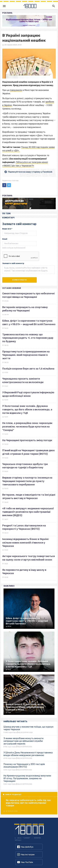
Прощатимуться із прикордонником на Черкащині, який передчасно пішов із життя (26, 355)
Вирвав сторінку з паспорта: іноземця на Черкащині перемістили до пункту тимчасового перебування (27, 481)
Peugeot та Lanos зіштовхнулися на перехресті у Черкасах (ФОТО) (24, 527)
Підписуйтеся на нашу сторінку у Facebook (30, 172)
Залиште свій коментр (13, 263)
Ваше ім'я (7, 229)
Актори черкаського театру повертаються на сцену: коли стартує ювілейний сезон (28, 558)
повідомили (16, 90)
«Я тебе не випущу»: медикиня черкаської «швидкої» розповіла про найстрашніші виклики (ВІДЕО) (28, 512)
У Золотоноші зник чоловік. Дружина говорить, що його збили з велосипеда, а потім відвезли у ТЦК (27, 409)
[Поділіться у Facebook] (4, 185)
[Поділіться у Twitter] (9, 185)
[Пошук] (53, 6)
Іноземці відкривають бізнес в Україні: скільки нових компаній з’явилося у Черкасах (25, 542)
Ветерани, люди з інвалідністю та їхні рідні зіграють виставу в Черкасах (28, 496)
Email (4, 239)
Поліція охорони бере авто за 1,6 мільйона (28, 368)
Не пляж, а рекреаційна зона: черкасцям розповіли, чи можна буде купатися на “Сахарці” (27, 426)
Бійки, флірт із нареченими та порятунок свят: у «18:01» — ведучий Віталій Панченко (28, 322)
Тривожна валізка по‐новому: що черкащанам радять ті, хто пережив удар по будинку (27, 338)
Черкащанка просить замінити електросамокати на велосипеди (22, 380)
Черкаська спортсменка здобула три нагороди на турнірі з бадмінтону (25, 466)
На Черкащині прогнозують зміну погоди (27, 440)
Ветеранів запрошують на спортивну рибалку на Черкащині (25, 309)
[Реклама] (29, 20)
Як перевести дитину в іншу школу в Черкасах (24, 571)
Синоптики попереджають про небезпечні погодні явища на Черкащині (28, 295)
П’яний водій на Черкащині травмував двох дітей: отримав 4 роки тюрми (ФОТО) (28, 452)
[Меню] (4, 6)
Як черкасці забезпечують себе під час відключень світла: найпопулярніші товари (28, 803)
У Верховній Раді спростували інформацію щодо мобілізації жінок (28, 394)
